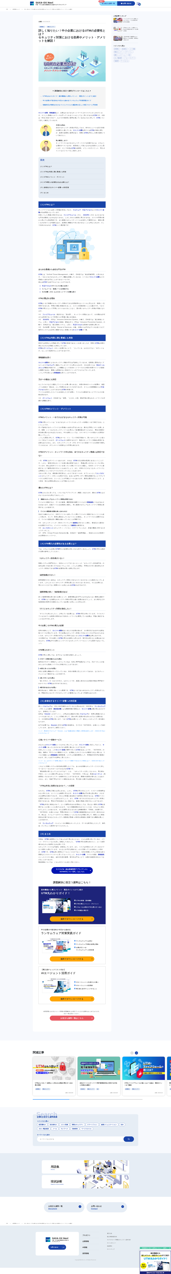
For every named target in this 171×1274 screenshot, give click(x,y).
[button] (132, 1053)
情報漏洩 (52, 113)
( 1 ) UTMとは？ (46, 166)
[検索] (129, 1139)
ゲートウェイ (48, 348)
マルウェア (77, 210)
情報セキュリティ (51, 26)
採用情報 (85, 1253)
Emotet (47, 714)
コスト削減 (64, 1124)
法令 (122, 1124)
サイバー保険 (51, 744)
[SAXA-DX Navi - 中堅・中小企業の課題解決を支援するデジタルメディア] (48, 3)
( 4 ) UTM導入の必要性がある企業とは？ (54, 182)
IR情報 (84, 1247)
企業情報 (85, 1241)
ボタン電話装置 (44, 1129)
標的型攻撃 (57, 709)
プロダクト (86, 1235)
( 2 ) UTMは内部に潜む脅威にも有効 (53, 171)
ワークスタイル (86, 1129)
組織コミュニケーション (109, 1124)
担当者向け (53, 1124)
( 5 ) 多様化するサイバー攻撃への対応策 (54, 187)
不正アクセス (87, 210)
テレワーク (64, 1129)
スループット (98, 774)
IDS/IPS (86, 215)
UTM (95, 115)
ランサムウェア (100, 706)
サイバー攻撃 (43, 113)
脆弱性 (75, 523)
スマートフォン (92, 1124)
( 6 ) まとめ (44, 192)
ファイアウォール (70, 215)
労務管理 (75, 1129)
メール (55, 1129)
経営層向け (42, 26)
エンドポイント (48, 528)
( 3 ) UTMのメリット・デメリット (52, 177)
